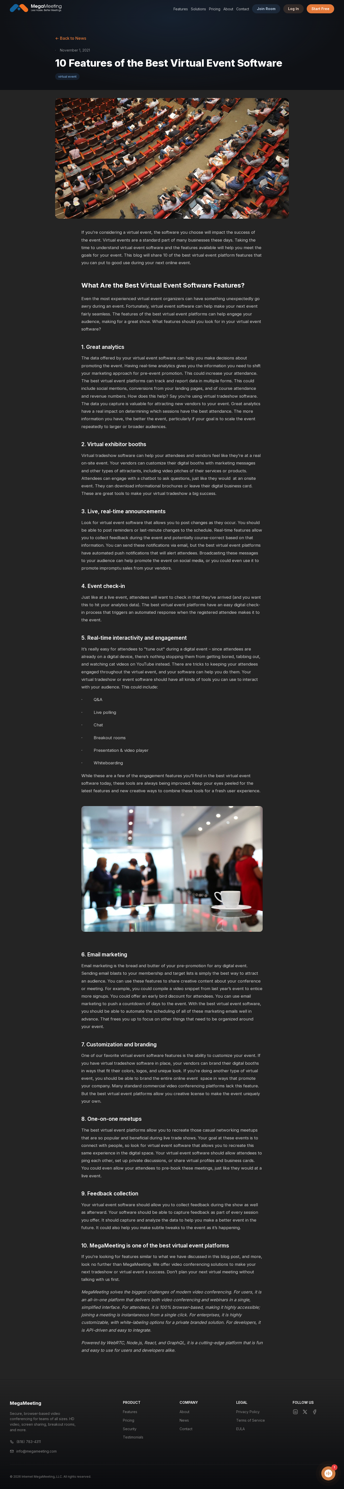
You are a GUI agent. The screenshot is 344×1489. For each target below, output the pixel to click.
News (184, 1420)
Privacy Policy (248, 1412)
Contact (242, 9)
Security (129, 1429)
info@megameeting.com (36, 1451)
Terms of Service (250, 1420)
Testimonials (133, 1437)
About (228, 9)
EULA (240, 1429)
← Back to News (70, 38)
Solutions (198, 9)
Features (181, 9)
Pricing (214, 9)
